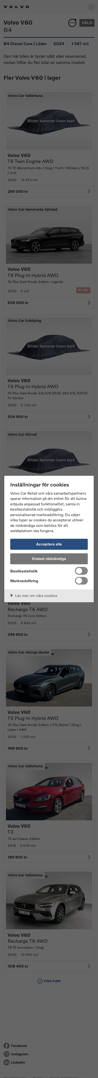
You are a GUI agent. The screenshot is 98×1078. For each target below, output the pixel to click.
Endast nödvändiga (49, 558)
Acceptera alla (49, 544)
